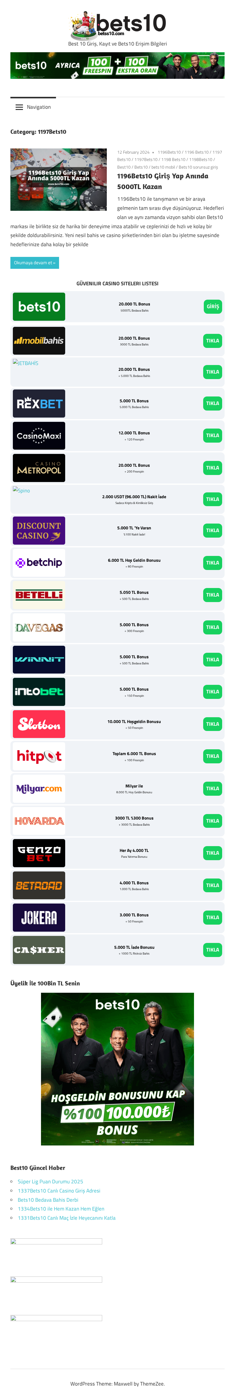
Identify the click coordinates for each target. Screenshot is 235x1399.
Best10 (124, 167)
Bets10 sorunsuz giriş (198, 167)
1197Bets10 (146, 159)
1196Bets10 (169, 152)
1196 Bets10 (197, 152)
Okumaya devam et (33, 262)
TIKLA (212, 341)
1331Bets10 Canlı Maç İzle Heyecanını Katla (67, 1218)
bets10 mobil (163, 167)
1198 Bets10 (173, 159)
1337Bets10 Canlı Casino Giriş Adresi (59, 1191)
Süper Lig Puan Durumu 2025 (50, 1181)
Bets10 (141, 167)
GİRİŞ (213, 306)
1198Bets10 (200, 159)
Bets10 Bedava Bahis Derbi (48, 1200)
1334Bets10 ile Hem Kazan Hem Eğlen (61, 1209)
